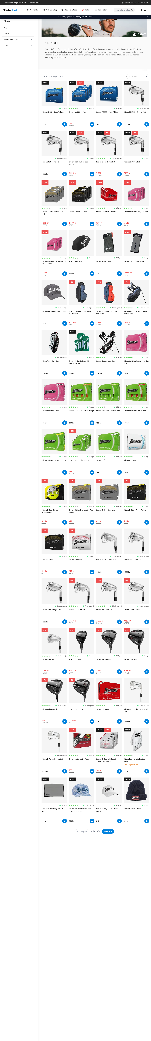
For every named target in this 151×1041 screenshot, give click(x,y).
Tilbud (87, 10)
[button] (18, 28)
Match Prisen (35, 3)
